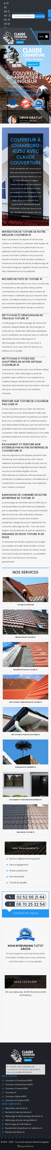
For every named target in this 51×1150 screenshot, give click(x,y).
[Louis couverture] (23, 1056)
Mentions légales (41, 1142)
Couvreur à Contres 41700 (17, 1100)
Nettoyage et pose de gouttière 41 (21, 1120)
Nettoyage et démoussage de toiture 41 (23, 1116)
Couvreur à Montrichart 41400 (19, 1084)
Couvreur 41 (10, 1092)
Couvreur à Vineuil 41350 (16, 1088)
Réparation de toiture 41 (16, 1108)
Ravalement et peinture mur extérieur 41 (23, 1128)
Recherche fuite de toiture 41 (18, 1112)
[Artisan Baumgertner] (15, 38)
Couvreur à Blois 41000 (15, 1096)
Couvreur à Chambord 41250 (18, 1080)
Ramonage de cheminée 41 (18, 1124)
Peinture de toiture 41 (14, 1132)
